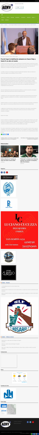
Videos (2, 19)
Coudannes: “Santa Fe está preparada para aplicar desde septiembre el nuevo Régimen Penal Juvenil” (29, 160)
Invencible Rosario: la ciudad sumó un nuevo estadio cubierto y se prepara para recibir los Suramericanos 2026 (20, 289)
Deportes (29, 17)
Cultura (33, 17)
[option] (10, 154)
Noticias (2, 17)
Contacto (7, 19)
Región (16, 56)
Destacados (7, 56)
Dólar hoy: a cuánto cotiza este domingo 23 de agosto (11, 343)
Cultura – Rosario (6, 282)
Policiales (12, 17)
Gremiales (17, 17)
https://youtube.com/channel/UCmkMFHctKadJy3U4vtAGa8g (7, 172)
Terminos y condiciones (18, 421)
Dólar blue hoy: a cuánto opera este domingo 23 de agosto (11, 340)
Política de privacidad (17, 423)
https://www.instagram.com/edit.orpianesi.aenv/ (4, 172)
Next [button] (37, 156)
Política (8, 17)
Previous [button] (1, 156)
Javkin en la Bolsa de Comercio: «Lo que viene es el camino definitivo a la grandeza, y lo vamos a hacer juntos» (20, 293)
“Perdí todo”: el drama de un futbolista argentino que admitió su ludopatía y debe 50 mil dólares (9, 160)
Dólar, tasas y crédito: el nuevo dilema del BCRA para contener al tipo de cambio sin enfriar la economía (19, 347)
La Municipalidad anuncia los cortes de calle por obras (10, 286)
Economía (23, 17)
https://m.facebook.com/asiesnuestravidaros (2, 172)
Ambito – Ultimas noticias (8, 337)
